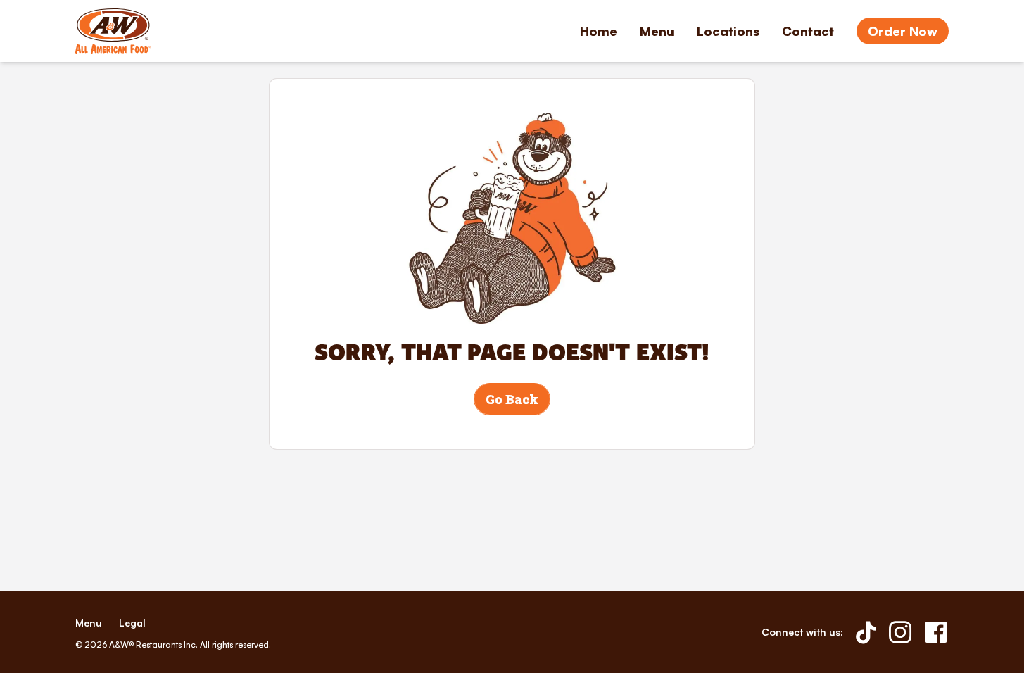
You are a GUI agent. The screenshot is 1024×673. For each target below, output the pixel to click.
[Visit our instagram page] (900, 632)
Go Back (512, 399)
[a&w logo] (113, 31)
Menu (657, 31)
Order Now (902, 31)
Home (598, 31)
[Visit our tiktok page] (866, 632)
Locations (728, 31)
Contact (808, 31)
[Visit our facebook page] (936, 632)
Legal (132, 623)
